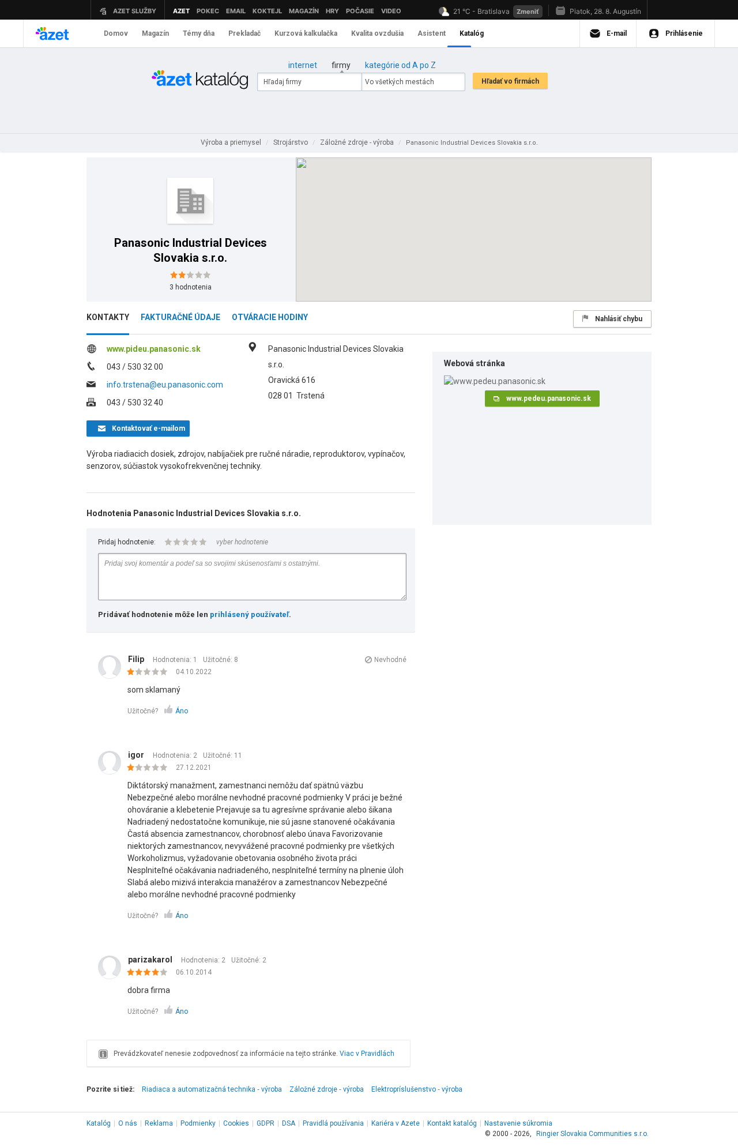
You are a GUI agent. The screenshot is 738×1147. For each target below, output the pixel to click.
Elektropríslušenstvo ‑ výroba (416, 1089)
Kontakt (452, 1123)
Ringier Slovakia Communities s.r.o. (592, 1134)
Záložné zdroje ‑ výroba (326, 1089)
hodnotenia (191, 287)
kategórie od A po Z (400, 65)
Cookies (236, 1123)
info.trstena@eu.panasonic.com (165, 384)
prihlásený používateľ (249, 614)
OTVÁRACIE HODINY (270, 317)
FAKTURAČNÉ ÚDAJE (180, 317)
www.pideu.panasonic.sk (154, 348)
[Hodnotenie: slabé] (150, 672)
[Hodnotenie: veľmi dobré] (150, 972)
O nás (127, 1123)
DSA (288, 1123)
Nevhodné (390, 660)
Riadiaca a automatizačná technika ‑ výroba (212, 1089)
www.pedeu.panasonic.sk (548, 398)
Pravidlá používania (333, 1123)
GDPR (265, 1123)
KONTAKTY (107, 317)
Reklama (159, 1123)
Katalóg (98, 1123)
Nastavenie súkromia (518, 1123)
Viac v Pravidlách (367, 1054)
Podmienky (198, 1123)
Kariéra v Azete (395, 1123)
